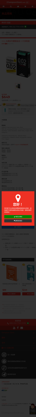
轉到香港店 (19, 221)
